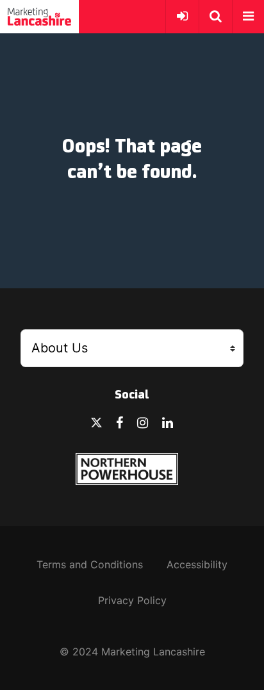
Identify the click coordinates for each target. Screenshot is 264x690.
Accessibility (197, 564)
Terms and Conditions (90, 564)
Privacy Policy (132, 600)
